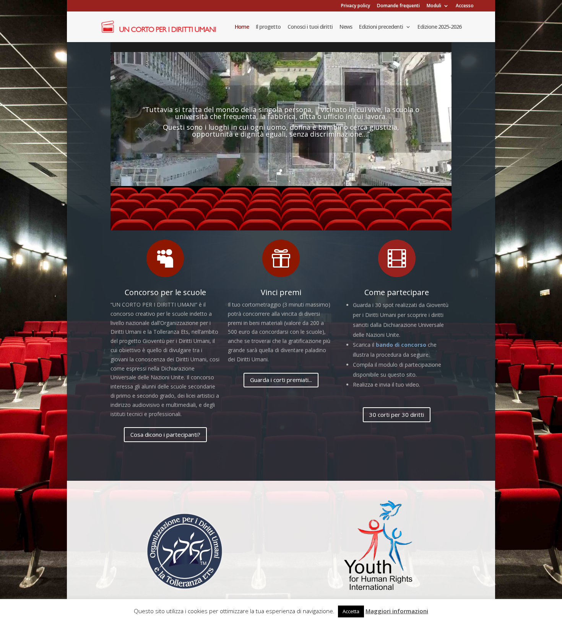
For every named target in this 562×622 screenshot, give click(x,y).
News (345, 27)
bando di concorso (401, 344)
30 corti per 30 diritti (396, 414)
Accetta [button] (351, 611)
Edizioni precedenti (381, 27)
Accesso (465, 6)
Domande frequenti (398, 6)
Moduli (434, 6)
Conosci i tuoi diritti (310, 27)
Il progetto (268, 27)
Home (242, 27)
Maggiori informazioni (396, 611)
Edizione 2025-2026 (439, 27)
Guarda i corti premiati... (281, 380)
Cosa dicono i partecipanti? (165, 434)
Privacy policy (355, 6)
